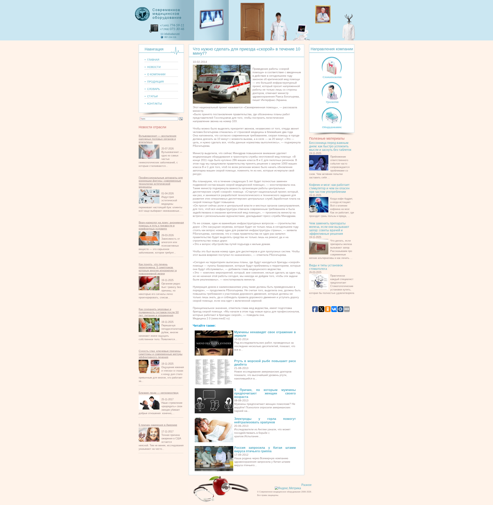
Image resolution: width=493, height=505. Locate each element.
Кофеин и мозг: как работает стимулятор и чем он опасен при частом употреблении (329, 188)
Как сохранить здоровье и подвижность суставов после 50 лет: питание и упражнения (159, 312)
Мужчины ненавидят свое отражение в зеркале (265, 334)
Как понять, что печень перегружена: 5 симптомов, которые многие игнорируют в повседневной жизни (158, 269)
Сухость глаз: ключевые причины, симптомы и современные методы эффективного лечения (160, 354)
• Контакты (153, 103)
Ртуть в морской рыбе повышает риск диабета (265, 362)
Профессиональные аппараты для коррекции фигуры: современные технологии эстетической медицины (161, 182)
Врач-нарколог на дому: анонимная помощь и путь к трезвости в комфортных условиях (161, 225)
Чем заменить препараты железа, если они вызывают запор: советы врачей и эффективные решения (329, 228)
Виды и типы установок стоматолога (326, 267)
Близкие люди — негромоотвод (158, 392)
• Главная (152, 59)
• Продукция (154, 81)
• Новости (153, 67)
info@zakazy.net (172, 34)
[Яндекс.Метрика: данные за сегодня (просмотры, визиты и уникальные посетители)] (288, 488)
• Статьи (151, 96)
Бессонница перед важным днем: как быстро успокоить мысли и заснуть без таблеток (330, 146)
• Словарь (152, 89)
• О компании (155, 74)
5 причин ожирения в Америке (158, 424)
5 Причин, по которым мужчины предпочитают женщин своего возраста (265, 393)
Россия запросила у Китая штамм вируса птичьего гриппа (265, 449)
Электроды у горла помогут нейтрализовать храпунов (265, 420)
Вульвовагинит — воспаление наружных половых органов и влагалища (157, 138)
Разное (306, 485)
